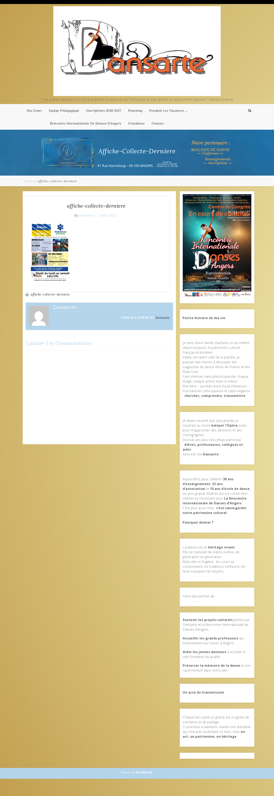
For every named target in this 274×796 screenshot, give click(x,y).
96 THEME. (145, 772)
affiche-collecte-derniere (96, 206)
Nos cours (34, 110)
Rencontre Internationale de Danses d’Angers (85, 123)
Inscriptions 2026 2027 (103, 110)
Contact (158, 123)
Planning (135, 110)
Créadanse (136, 123)
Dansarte (86, 215)
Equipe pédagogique (64, 110)
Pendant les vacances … (168, 110)
